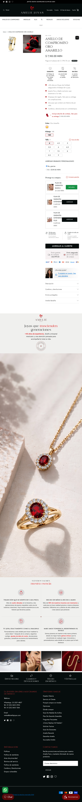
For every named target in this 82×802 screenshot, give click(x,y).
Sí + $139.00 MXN (54, 170)
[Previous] (3, 661)
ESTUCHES (76, 20)
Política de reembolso (11, 755)
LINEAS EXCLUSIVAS (63, 20)
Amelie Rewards (48, 733)
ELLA (35, 20)
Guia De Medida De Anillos (52, 713)
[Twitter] (3, 2)
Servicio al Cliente (49, 699)
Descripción (49, 283)
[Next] (79, 661)
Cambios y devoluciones (53, 289)
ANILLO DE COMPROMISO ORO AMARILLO (20, 32)
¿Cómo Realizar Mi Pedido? (52, 723)
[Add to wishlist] (77, 38)
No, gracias (51, 166)
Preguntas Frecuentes (50, 719)
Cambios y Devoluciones (12, 768)
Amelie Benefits (50, 300)
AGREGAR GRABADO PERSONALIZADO (59, 161)
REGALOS (49, 20)
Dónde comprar (48, 709)
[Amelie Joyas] (32, 10)
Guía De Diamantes (49, 729)
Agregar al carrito (69, 202)
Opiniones (46, 706)
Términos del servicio (11, 761)
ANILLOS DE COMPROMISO (10, 20)
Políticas (7, 751)
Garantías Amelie (48, 736)
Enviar (48, 770)
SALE (41, 25)
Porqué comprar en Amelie (52, 703)
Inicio (4, 32)
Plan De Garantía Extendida (52, 716)
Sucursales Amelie (49, 740)
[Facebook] (6, 2)
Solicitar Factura (48, 726)
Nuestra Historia (48, 696)
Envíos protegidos (51, 295)
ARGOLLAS (26, 20)
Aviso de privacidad (10, 758)
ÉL (41, 20)
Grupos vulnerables (10, 771)
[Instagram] (9, 2)
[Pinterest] (12, 2)
